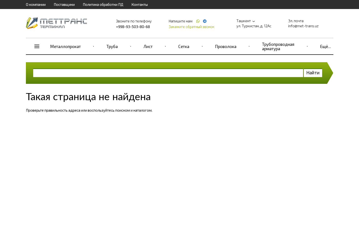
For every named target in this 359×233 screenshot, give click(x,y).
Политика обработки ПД (103, 4)
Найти (313, 72)
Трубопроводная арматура (278, 46)
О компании (36, 4)
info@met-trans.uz (303, 26)
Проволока (225, 46)
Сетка (183, 46)
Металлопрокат (65, 46)
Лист (148, 46)
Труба (112, 46)
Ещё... (325, 46)
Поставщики (64, 4)
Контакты (139, 4)
